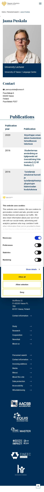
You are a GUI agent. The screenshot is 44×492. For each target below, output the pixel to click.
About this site (18, 377)
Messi (15, 373)
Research (16, 331)
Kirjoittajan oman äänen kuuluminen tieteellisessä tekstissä (32, 139)
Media (14, 368)
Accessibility (17, 386)
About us (16, 344)
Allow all (22, 277)
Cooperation (17, 335)
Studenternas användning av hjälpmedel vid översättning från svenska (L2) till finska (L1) (32, 157)
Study (14, 326)
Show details (31, 269)
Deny (22, 292)
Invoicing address (19, 364)
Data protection (18, 381)
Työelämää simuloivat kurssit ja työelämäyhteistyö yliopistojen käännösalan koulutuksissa (33, 181)
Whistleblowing (18, 390)
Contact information (20, 316)
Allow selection (22, 285)
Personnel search (13, 12)
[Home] (10, 4)
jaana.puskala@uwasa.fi (15, 89)
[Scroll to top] (38, 486)
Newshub (16, 339)
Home (4, 12)
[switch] (38, 245)
